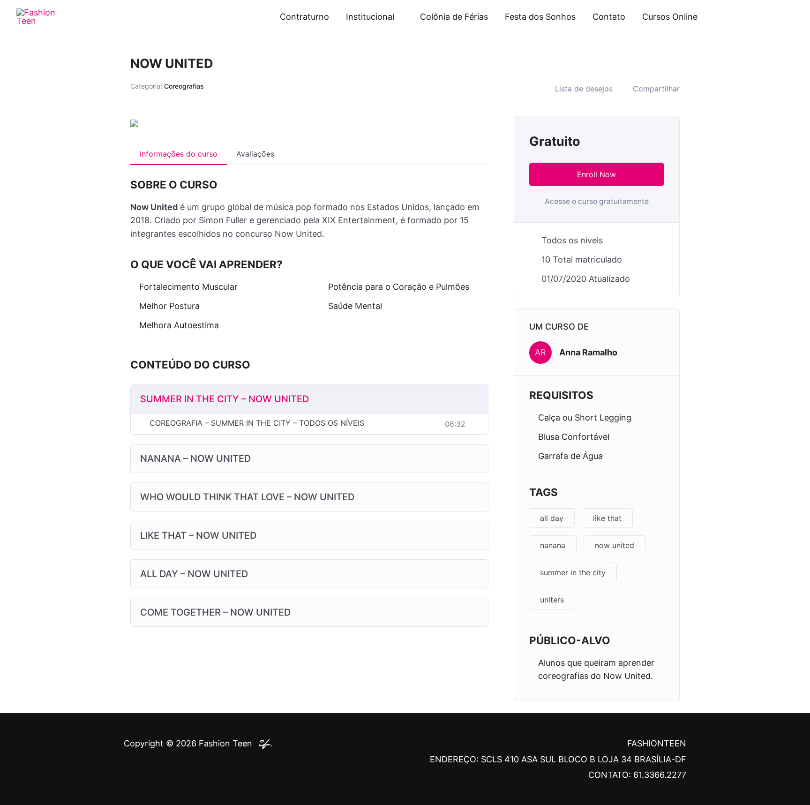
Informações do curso (179, 153)
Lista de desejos (584, 88)
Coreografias (184, 86)
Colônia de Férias (454, 17)
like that (607, 518)
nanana (552, 545)
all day (551, 518)
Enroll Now (596, 174)
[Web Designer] (263, 743)
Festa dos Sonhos (540, 17)
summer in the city (573, 572)
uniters (552, 599)
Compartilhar (656, 88)
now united (614, 545)
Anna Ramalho (588, 352)
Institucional (370, 17)
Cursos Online (670, 17)
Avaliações (255, 153)
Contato (608, 17)
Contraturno (304, 17)
